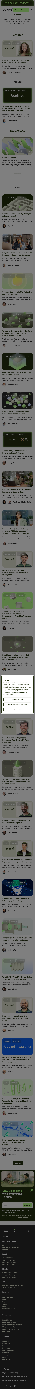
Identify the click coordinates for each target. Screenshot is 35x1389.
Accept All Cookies (17, 709)
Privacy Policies (23, 692)
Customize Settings (17, 699)
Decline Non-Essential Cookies (17, 704)
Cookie (14, 692)
